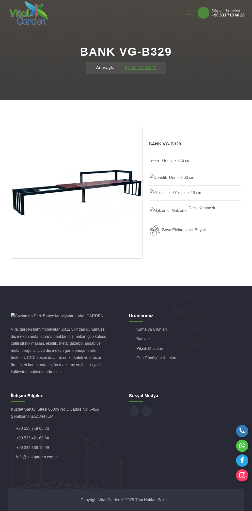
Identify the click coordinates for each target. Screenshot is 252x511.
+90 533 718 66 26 (228, 15)
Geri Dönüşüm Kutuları (156, 358)
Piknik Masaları (149, 348)
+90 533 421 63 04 (32, 438)
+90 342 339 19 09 (32, 448)
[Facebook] (242, 460)
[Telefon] (242, 431)
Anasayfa (105, 67)
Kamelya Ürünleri (151, 329)
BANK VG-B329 (165, 143)
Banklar (143, 339)
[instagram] (242, 475)
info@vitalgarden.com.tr (37, 457)
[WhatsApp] (242, 446)
